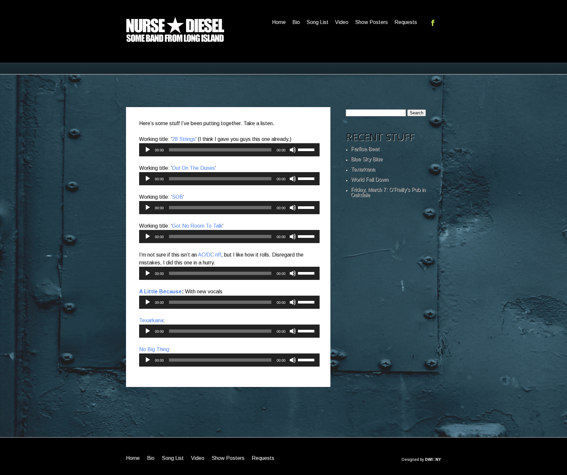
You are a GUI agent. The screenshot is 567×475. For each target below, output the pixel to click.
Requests (405, 22)
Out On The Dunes (193, 168)
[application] (229, 149)
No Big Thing (154, 349)
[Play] (147, 150)
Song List (317, 22)
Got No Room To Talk (197, 226)
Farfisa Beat (365, 149)
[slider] (307, 149)
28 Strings (184, 139)
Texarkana (151, 320)
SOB (177, 197)
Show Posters (371, 22)
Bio (296, 22)
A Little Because (160, 291)
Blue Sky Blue (367, 159)
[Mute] (292, 150)
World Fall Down (369, 179)
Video (341, 22)
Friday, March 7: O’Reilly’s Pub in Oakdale (388, 192)
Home (279, 22)
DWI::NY (433, 459)
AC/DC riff (209, 255)
